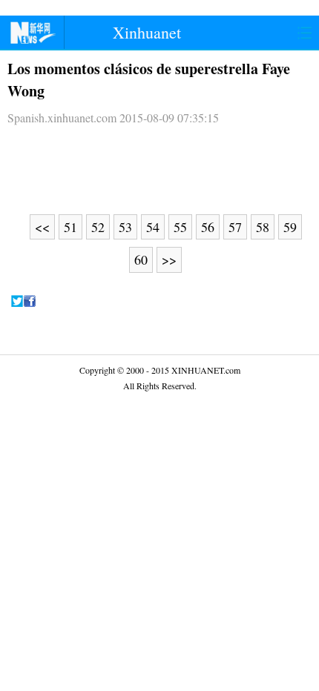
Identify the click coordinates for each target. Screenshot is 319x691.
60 (141, 259)
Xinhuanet (147, 32)
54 (153, 227)
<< (42, 227)
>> (169, 259)
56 (207, 227)
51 (70, 227)
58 (262, 227)
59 (290, 227)
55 (180, 227)
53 (125, 227)
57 (235, 227)
